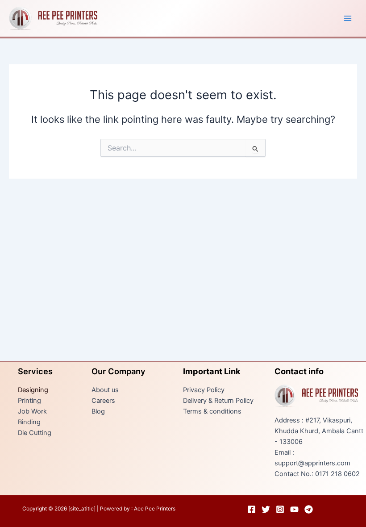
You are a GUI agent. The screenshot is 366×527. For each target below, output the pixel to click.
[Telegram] (308, 509)
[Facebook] (251, 509)
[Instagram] (280, 509)
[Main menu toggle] (347, 18)
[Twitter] (266, 509)
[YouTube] (294, 509)
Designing (33, 390)
